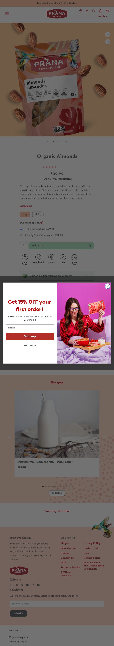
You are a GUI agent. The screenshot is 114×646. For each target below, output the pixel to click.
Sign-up (30, 336)
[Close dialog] (107, 286)
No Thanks (30, 345)
